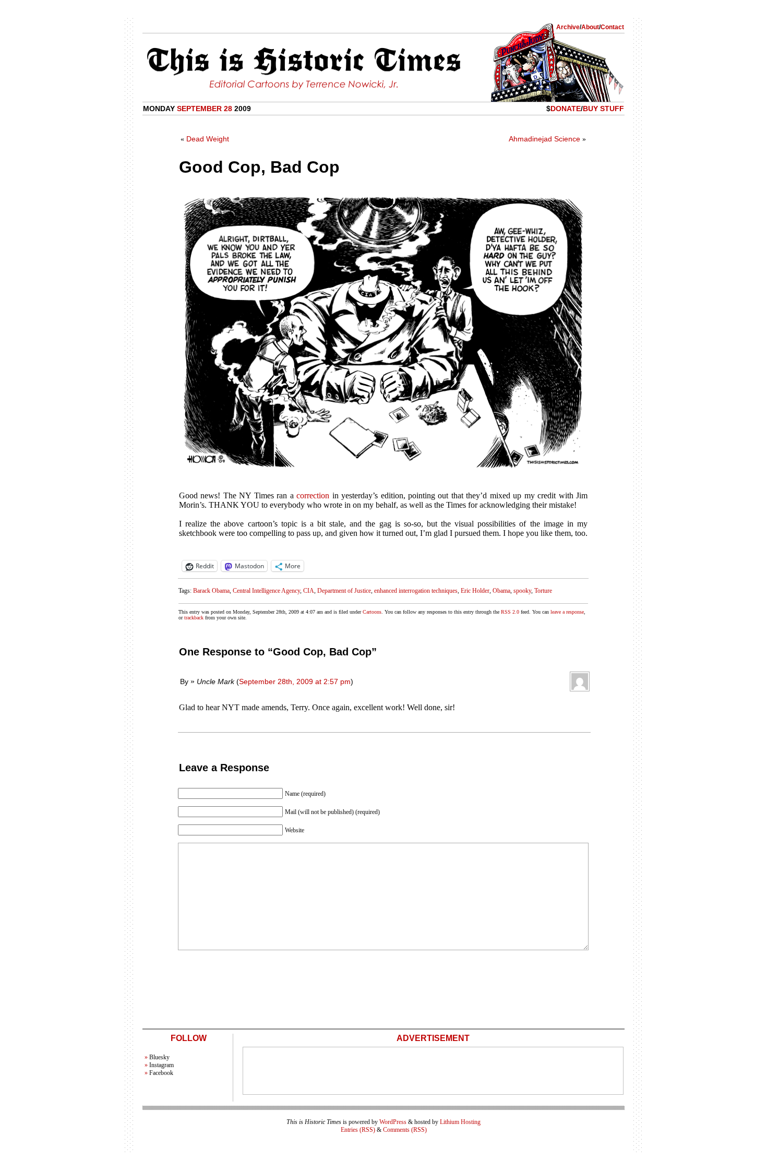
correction (312, 495)
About (590, 27)
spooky (522, 590)
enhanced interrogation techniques (416, 590)
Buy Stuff (603, 108)
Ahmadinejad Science (544, 139)
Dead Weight (207, 139)
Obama (501, 590)
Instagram (161, 1065)
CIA (308, 590)
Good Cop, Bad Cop (259, 167)
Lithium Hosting (460, 1122)
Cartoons (372, 612)
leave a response (567, 612)
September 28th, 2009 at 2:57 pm (295, 681)
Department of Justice (344, 590)
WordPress (392, 1122)
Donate (565, 108)
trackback (193, 617)
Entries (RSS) (358, 1129)
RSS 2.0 (510, 612)
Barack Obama (211, 590)
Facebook (161, 1073)
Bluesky (159, 1057)
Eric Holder (475, 590)
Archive (568, 27)
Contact (612, 27)
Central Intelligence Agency (266, 590)
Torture (543, 590)
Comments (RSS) (405, 1129)
